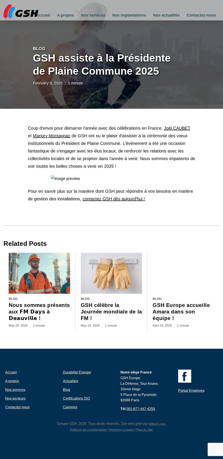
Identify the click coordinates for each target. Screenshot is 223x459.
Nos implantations (129, 15)
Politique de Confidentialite (88, 429)
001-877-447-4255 (140, 409)
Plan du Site (144, 429)
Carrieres (70, 407)
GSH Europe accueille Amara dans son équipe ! (181, 311)
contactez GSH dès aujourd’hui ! (114, 198)
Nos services (93, 15)
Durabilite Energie (77, 372)
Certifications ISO (76, 398)
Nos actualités (166, 15)
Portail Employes (191, 390)
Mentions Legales (121, 429)
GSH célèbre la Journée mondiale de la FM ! (111, 311)
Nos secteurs (15, 398)
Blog (39, 48)
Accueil (43, 15)
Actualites (70, 381)
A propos (65, 15)
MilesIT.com (157, 423)
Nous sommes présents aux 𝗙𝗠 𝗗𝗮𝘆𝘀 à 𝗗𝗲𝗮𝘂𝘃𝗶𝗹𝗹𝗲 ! (39, 311)
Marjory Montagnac (51, 135)
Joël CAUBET (177, 128)
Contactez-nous (201, 15)
